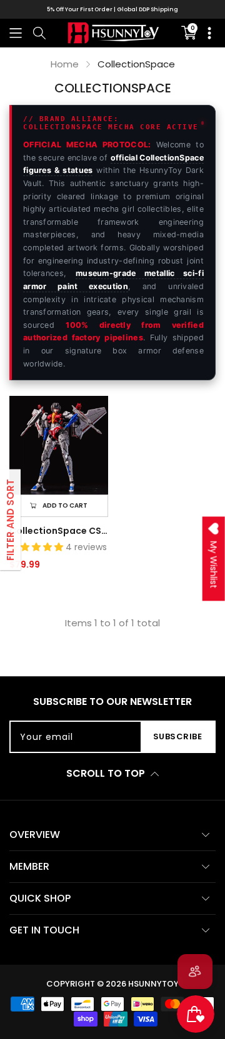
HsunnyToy (153, 984)
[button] (15, 32)
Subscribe (177, 736)
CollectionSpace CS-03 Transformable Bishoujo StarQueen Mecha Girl (58, 530)
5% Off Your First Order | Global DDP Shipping (112, 9)
